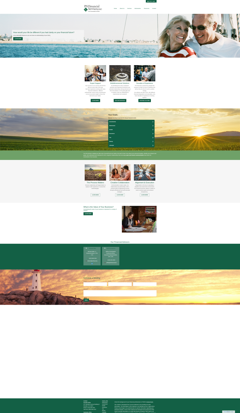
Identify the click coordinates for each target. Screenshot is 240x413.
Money (111, 141)
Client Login (152, 1)
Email (109, 281)
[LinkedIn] (139, 1)
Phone (134, 281)
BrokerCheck (150, 402)
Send (86, 300)
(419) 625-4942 (111, 260)
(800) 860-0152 (92, 409)
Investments (112, 121)
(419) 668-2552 (93, 258)
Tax (110, 137)
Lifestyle (111, 145)
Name (84, 281)
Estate (111, 129)
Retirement (112, 125)
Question (85, 289)
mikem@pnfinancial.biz (92, 261)
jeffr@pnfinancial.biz (111, 262)
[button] (115, 8)
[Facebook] (143, 1)
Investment (105, 404)
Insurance (112, 133)
